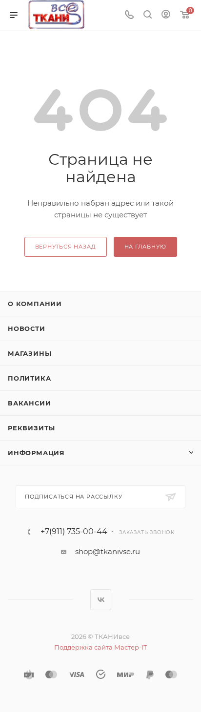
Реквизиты (31, 428)
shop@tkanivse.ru (107, 551)
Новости (26, 328)
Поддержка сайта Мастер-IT (100, 647)
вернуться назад (65, 246)
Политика (29, 378)
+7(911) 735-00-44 (73, 532)
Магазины (29, 353)
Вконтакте (100, 599)
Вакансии (29, 403)
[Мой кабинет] (165, 15)
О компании (35, 304)
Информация (36, 453)
